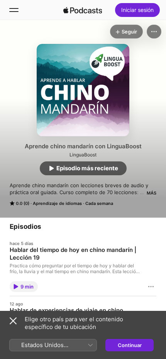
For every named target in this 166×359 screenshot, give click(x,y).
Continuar (130, 345)
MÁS (151, 193)
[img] (83, 10)
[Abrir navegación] (13, 10)
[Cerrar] (13, 320)
